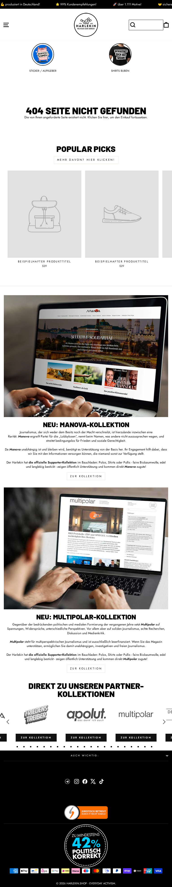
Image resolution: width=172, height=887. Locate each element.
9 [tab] (71, 746)
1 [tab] (17, 746)
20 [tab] (145, 746)
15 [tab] (111, 746)
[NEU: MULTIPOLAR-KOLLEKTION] (86, 548)
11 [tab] (84, 746)
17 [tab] (124, 746)
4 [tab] (37, 746)
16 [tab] (118, 746)
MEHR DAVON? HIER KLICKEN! (86, 160)
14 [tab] (104, 746)
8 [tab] (64, 746)
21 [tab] (151, 746)
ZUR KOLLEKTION (86, 476)
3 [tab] (30, 746)
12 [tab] (91, 746)
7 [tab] (57, 746)
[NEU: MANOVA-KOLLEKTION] (86, 356)
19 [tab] (138, 746)
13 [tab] (98, 746)
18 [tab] (131, 746)
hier (105, 117)
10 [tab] (77, 746)
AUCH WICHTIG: (85, 755)
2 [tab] (24, 746)
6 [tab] (51, 746)
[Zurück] (8, 722)
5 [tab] (44, 746)
